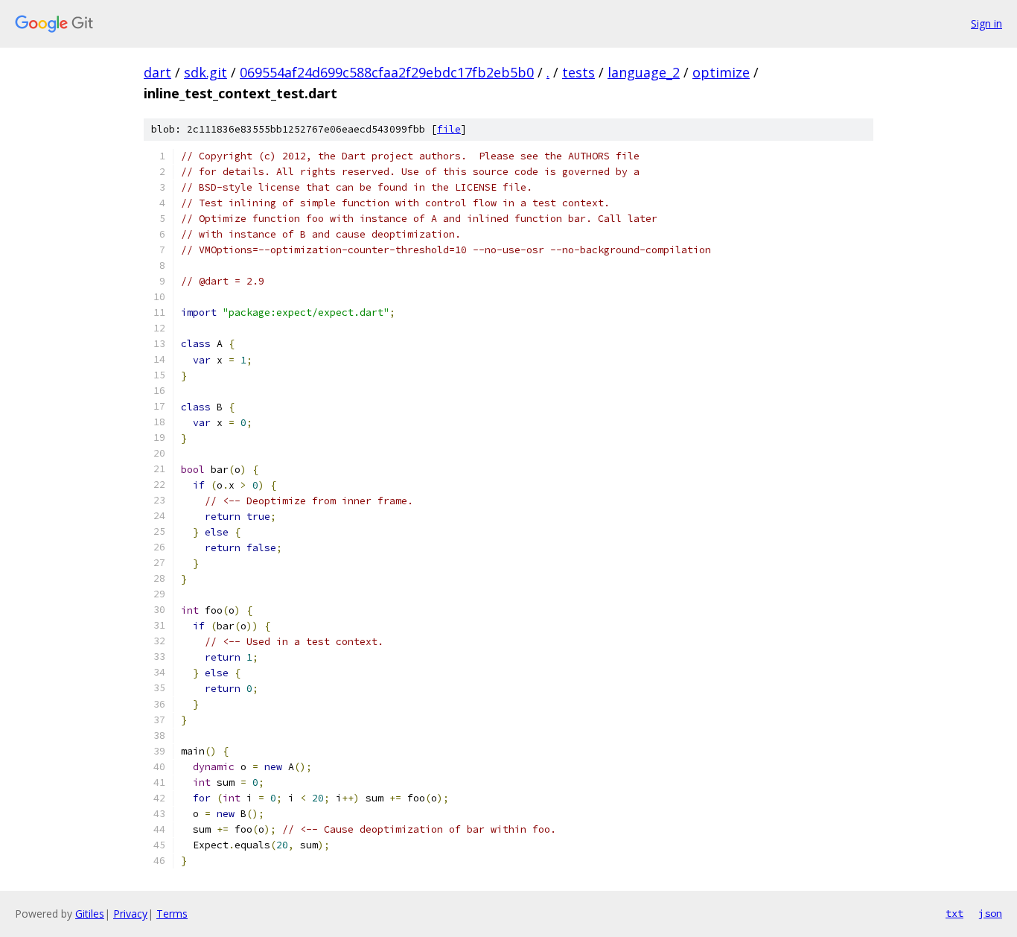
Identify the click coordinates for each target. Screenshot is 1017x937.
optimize (721, 72)
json (990, 913)
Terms (172, 913)
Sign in (986, 23)
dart (157, 72)
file (449, 129)
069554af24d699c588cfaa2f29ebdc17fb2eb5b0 (387, 72)
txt (954, 913)
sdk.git (205, 72)
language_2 (644, 72)
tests (578, 72)
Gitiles (89, 913)
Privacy (130, 913)
